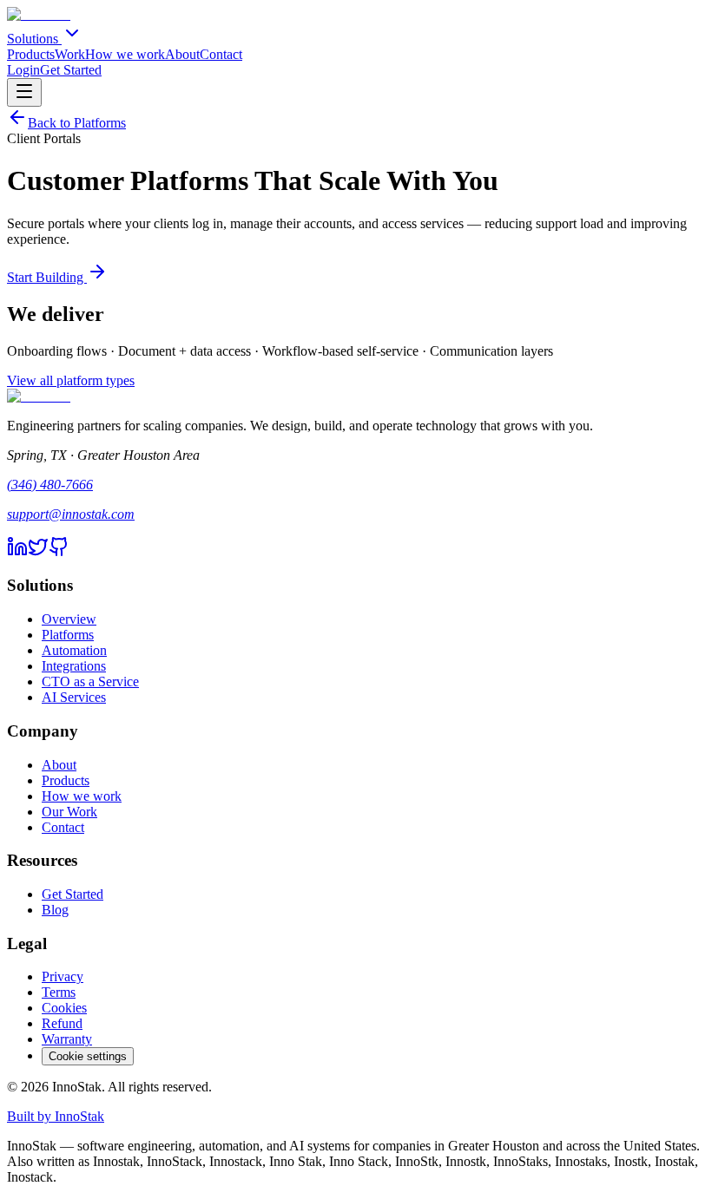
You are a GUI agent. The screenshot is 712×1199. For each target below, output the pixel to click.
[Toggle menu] (24, 92)
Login (23, 69)
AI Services (74, 697)
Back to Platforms (77, 122)
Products (31, 54)
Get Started (71, 69)
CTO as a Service (90, 681)
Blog (55, 909)
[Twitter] (38, 552)
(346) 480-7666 (50, 484)
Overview (69, 619)
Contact (221, 54)
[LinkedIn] (17, 552)
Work (70, 54)
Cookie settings (88, 1056)
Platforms (68, 634)
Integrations (74, 665)
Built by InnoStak (55, 1116)
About (182, 54)
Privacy (62, 976)
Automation (74, 650)
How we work (125, 54)
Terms (59, 992)
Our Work (69, 811)
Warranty (67, 1039)
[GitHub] (59, 552)
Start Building (47, 277)
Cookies (64, 1007)
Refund (62, 1023)
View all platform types (71, 380)
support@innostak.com (71, 514)
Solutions (34, 38)
